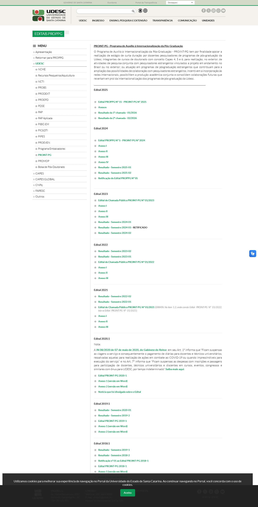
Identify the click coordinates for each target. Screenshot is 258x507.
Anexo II (102, 151)
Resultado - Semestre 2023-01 (114, 256)
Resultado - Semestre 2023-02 (114, 251)
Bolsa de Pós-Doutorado (51, 167)
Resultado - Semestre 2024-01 (114, 221)
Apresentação (43, 51)
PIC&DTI (43, 130)
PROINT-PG (44, 155)
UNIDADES (208, 20)
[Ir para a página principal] (49, 20)
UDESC (39, 63)
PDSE (41, 106)
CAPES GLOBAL (45, 179)
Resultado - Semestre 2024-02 (114, 232)
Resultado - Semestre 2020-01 (114, 410)
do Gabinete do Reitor (153, 349)
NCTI (41, 81)
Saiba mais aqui (175, 369)
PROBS (42, 87)
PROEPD (43, 99)
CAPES (39, 173)
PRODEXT (44, 93)
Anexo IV (103, 162)
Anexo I (102, 145)
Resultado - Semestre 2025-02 (114, 172)
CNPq (39, 184)
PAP (40, 112)
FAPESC (40, 190)
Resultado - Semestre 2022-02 (114, 296)
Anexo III (103, 156)
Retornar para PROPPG (49, 57)
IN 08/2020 (103, 349)
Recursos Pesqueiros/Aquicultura (56, 75)
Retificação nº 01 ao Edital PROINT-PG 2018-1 (123, 460)
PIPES (41, 136)
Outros (39, 196)
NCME (42, 69)
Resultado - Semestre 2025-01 (114, 167)
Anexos (102, 107)
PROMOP (43, 161)
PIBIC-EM (43, 124)
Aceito (128, 492)
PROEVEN (44, 142)
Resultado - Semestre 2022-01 (114, 301)
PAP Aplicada (45, 118)
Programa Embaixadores (51, 148)
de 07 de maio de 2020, (125, 349)
